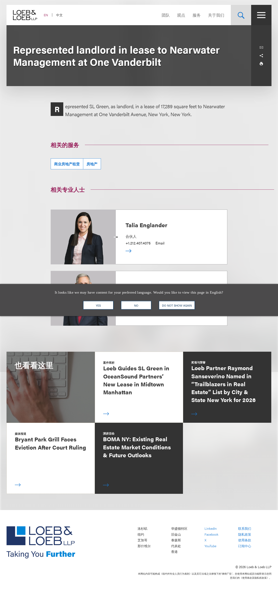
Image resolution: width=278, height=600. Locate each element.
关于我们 (216, 15)
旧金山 (176, 534)
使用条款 (244, 540)
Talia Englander (146, 225)
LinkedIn (211, 528)
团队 (166, 15)
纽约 (141, 534)
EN (46, 15)
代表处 (176, 546)
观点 (181, 15)
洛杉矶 (142, 528)
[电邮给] (261, 47)
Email (159, 242)
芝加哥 (142, 540)
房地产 (91, 163)
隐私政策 (244, 534)
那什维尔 (144, 546)
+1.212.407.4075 (138, 242)
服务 (197, 15)
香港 (174, 551)
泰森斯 (176, 540)
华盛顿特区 (179, 528)
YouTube (210, 546)
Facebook (211, 534)
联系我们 (244, 528)
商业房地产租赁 (67, 163)
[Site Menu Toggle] (261, 15)
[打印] (261, 64)
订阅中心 (244, 546)
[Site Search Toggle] (241, 15)
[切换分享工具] (261, 56)
